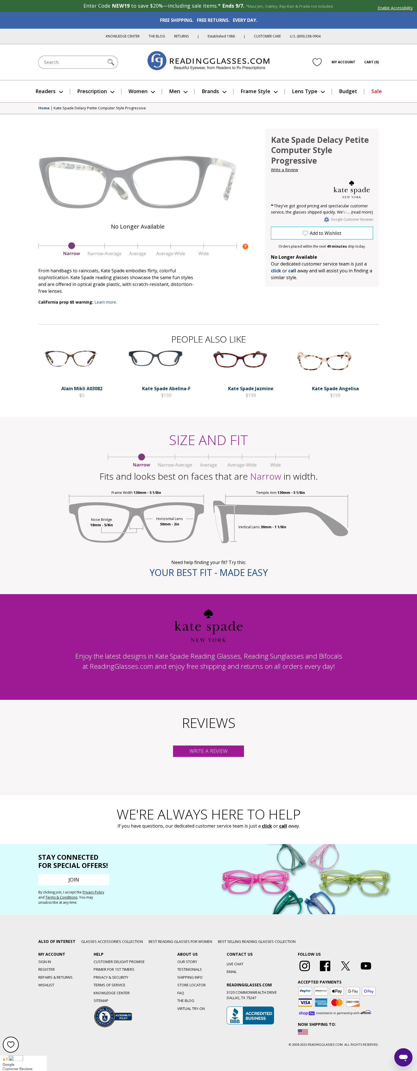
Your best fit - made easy (208, 572)
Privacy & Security (111, 977)
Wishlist (46, 985)
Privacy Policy (93, 892)
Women (138, 91)
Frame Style (255, 91)
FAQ (180, 992)
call (292, 271)
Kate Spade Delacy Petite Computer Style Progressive (100, 108)
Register (46, 969)
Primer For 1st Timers (114, 969)
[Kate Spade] (351, 189)
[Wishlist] (317, 62)
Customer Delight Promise (119, 961)
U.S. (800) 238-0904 (305, 36)
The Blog (157, 36)
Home (44, 108)
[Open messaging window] (403, 1057)
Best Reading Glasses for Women (180, 941)
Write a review (208, 751)
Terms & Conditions (61, 897)
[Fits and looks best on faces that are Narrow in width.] (137, 255)
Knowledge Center (123, 36)
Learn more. (105, 302)
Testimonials (189, 969)
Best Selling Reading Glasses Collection (257, 941)
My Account (343, 62)
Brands (210, 91)
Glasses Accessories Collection (112, 941)
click (267, 826)
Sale (376, 91)
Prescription (92, 91)
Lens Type (304, 91)
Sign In (44, 961)
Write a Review (284, 169)
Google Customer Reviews (352, 219)
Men (174, 91)
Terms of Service (109, 985)
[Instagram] (304, 971)
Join (73, 879)
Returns (181, 36)
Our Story (187, 961)
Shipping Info (190, 977)
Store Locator (191, 985)
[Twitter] (345, 971)
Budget (348, 91)
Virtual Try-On (191, 1008)
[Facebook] (325, 971)
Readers (45, 91)
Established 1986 (221, 36)
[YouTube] (366, 971)
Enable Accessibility (395, 8)
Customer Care (267, 36)
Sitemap (101, 1000)
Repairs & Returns (55, 977)
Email (232, 971)
